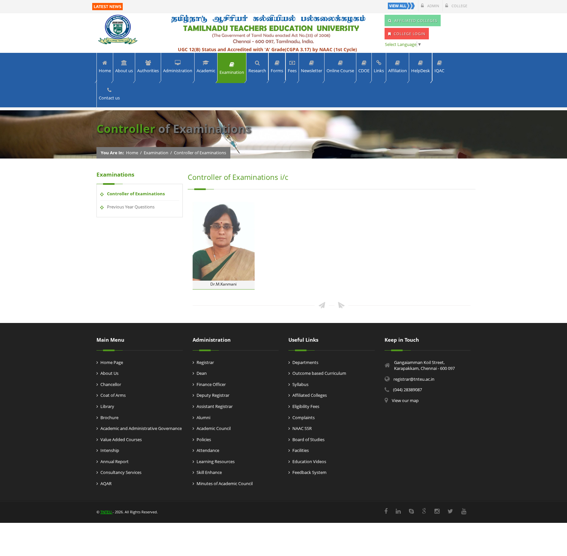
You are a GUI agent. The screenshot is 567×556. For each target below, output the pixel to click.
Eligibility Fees (305, 406)
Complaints (303, 417)
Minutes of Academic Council (225, 483)
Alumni (203, 417)
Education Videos (309, 461)
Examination (156, 153)
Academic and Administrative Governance (141, 428)
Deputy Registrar (213, 395)
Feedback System (309, 472)
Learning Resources (216, 461)
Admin (432, 5)
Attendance (208, 450)
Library (107, 406)
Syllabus (300, 384)
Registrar (205, 362)
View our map (405, 400)
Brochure (109, 417)
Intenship (109, 450)
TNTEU (106, 511)
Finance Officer (211, 384)
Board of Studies (308, 439)
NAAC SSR (302, 428)
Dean (202, 373)
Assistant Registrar (215, 406)
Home (132, 153)
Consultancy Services (120, 472)
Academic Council (214, 428)
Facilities (300, 450)
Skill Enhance (209, 472)
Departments (305, 362)
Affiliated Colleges (309, 395)
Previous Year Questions (131, 207)
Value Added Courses (121, 439)
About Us (109, 373)
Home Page (111, 362)
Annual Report (114, 461)
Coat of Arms (113, 395)
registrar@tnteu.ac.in (413, 379)
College (459, 5)
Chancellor (110, 384)
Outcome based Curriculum (319, 373)
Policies (204, 439)
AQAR (106, 483)
